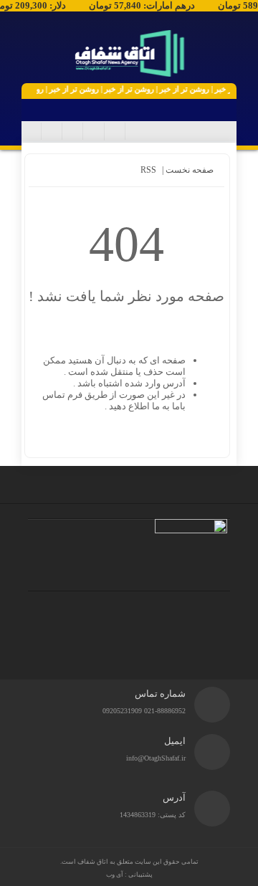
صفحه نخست (188, 170)
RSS (148, 170)
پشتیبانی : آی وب (129, 874)
